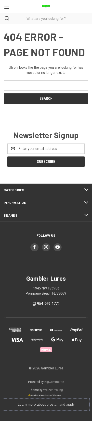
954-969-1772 (48, 303)
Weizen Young (53, 390)
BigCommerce (54, 382)
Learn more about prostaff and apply (46, 404)
